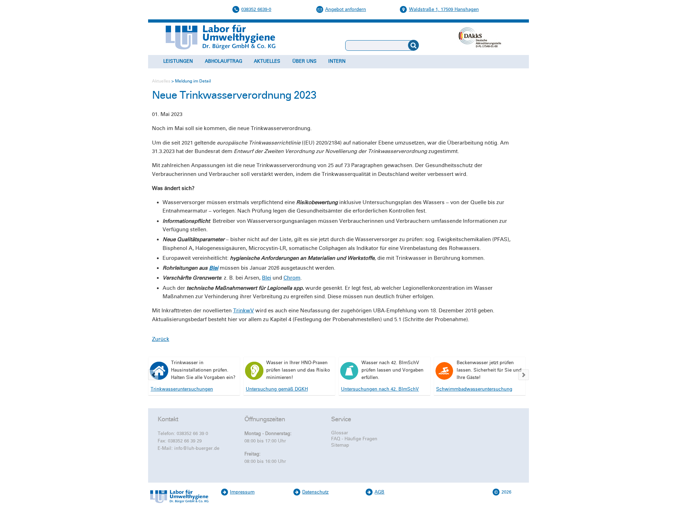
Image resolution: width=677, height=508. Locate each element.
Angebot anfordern (345, 9)
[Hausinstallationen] (159, 370)
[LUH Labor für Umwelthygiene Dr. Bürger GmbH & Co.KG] (179, 504)
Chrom (291, 278)
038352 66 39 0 (192, 433)
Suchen (429, 45)
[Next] (523, 374)
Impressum (242, 492)
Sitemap (340, 445)
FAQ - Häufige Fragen (354, 439)
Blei (213, 268)
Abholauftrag (223, 61)
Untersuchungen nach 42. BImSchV (380, 389)
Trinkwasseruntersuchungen (182, 389)
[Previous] (153, 374)
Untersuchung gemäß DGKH (277, 389)
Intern (337, 61)
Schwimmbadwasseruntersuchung (474, 389)
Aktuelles (267, 61)
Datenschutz (315, 492)
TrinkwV (243, 310)
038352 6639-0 (256, 9)
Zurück (160, 339)
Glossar (339, 433)
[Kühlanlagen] (349, 370)
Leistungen (178, 61)
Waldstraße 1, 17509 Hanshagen (444, 9)
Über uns (304, 61)
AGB (379, 492)
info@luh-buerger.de (196, 448)
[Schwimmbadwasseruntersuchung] (444, 370)
